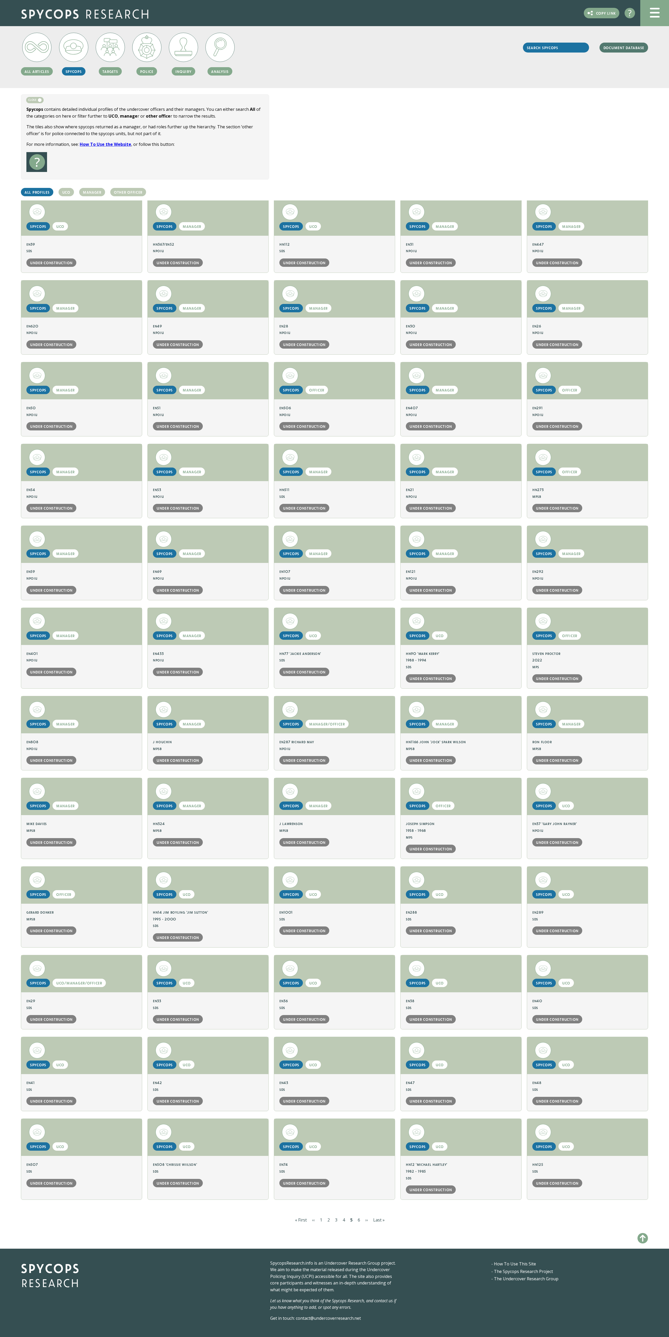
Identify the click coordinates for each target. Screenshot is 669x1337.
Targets (110, 71)
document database (623, 47)
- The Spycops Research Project (522, 1271)
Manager (92, 192)
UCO (66, 192)
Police (146, 71)
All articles (37, 71)
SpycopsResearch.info (291, 1263)
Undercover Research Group (352, 1263)
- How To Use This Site (513, 1264)
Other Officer (128, 192)
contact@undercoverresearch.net (328, 1318)
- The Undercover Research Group (524, 1279)
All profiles (37, 192)
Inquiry (183, 71)
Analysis (220, 71)
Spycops (86, 12)
